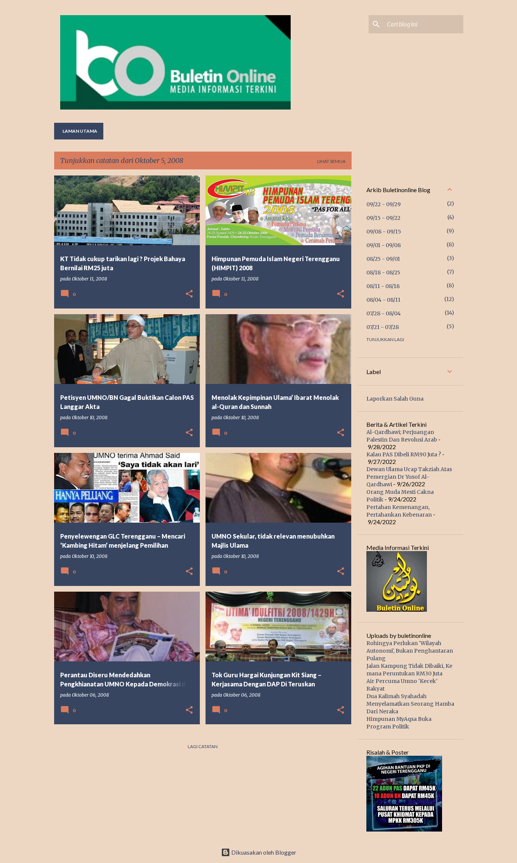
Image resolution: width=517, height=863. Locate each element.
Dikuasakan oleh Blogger (263, 852)
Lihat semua (331, 161)
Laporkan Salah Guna (395, 398)
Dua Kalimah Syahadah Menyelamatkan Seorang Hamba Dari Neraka (410, 704)
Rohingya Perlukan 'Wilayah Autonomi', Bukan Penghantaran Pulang (409, 651)
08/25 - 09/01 (383, 258)
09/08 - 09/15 (383, 231)
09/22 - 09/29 (383, 204)
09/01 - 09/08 (383, 245)
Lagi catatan (203, 746)
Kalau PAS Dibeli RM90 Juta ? (403, 454)
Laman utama (79, 131)
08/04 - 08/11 (383, 299)
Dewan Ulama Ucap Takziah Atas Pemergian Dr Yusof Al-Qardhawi (409, 477)
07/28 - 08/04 (383, 313)
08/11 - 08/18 (383, 286)
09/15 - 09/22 (383, 218)
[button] (189, 294)
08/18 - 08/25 (383, 272)
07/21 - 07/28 (382, 327)
